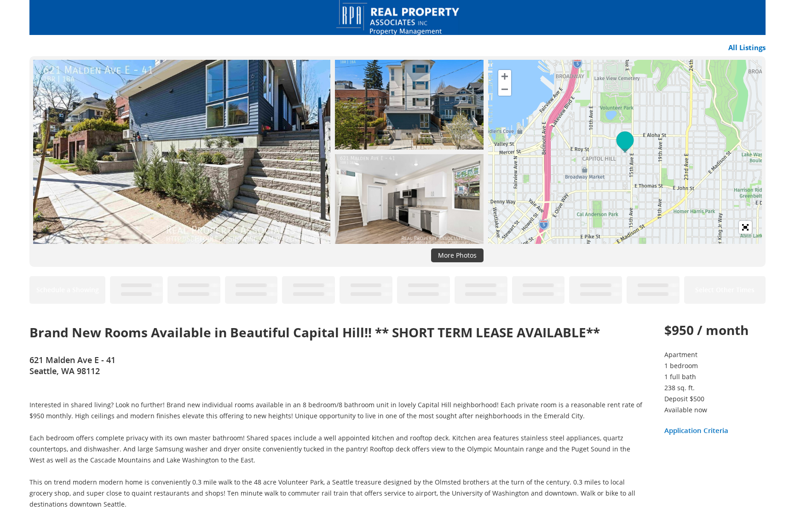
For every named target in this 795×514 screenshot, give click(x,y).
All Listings (747, 47)
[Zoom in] (504, 76)
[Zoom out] (504, 89)
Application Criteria (696, 430)
